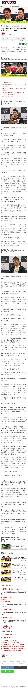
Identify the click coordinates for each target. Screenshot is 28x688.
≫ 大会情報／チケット (7, 597)
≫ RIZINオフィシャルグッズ (9, 640)
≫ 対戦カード (5, 599)
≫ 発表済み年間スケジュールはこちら (11, 589)
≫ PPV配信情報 (5, 601)
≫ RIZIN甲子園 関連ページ (8, 634)
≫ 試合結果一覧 (5, 628)
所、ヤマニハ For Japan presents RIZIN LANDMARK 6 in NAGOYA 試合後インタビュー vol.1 (13, 28)
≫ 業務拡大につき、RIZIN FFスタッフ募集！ (13, 646)
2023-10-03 (8, 34)
